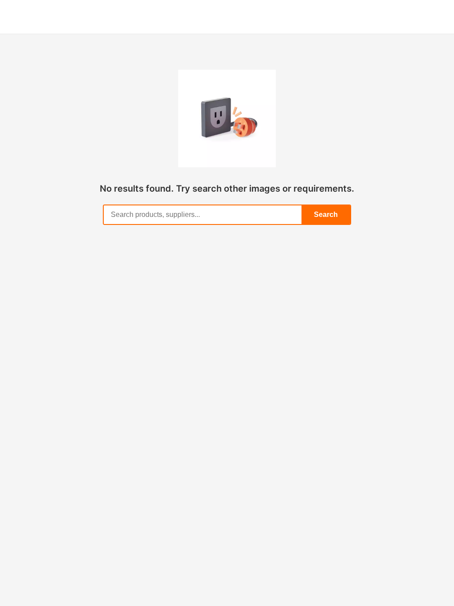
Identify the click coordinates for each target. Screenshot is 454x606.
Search (326, 214)
